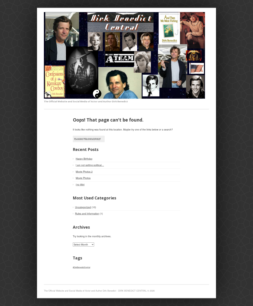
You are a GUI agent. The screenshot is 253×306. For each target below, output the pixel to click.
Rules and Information (87, 213)
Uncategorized (83, 207)
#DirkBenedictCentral (81, 267)
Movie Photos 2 (84, 171)
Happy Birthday (84, 158)
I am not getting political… (90, 165)
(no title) (80, 184)
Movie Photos (83, 178)
